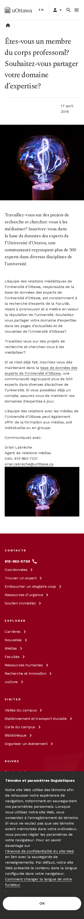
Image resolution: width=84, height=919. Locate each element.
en (41, 9)
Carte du (20, 727)
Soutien (20, 603)
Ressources (24, 595)
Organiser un (26, 743)
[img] (18, 10)
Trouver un (20, 578)
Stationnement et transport (36, 718)
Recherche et (25, 673)
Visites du (21, 710)
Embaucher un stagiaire (30, 586)
